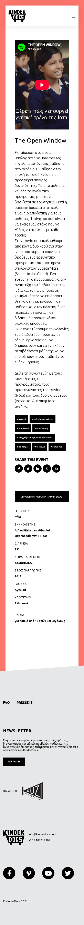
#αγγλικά (21, 419)
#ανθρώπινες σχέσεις (42, 419)
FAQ (6, 702)
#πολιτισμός (57, 447)
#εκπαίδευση (41, 428)
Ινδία (18, 517)
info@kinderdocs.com (42, 834)
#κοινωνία (39, 447)
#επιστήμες (22, 447)
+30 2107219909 (39, 840)
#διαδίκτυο (23, 428)
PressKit (25, 702)
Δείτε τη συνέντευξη (31, 373)
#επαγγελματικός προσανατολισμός (34, 437)
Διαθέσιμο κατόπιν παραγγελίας (42, 496)
